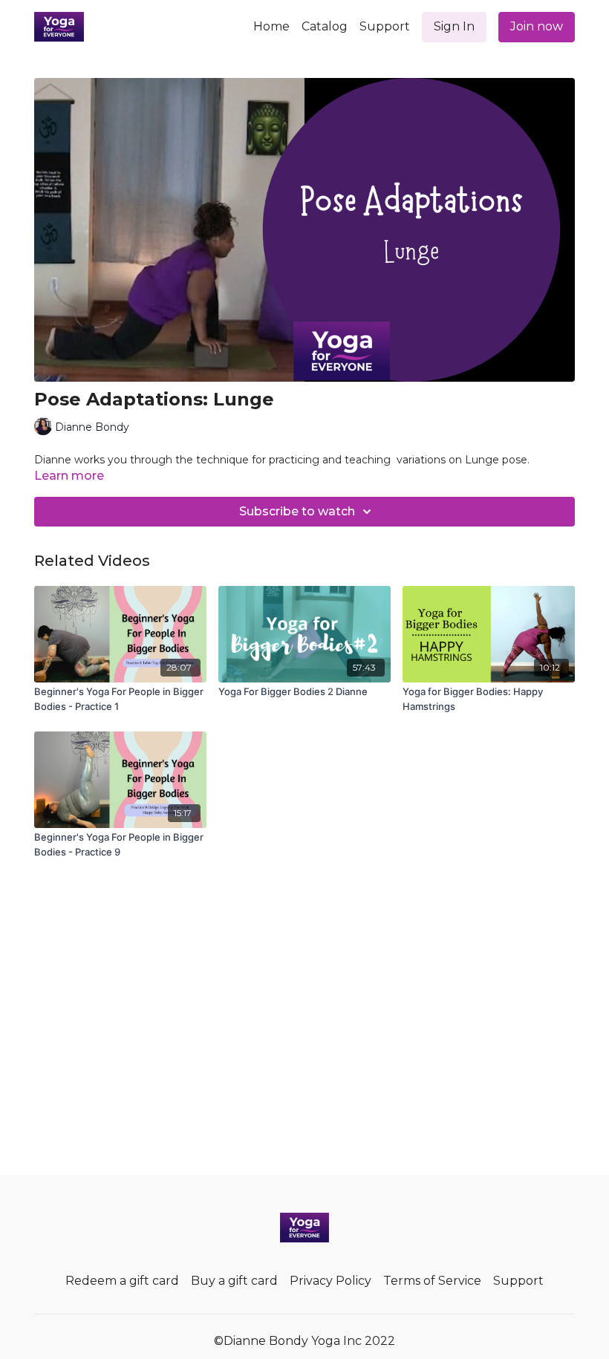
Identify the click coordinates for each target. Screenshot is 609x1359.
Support (384, 26)
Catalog (325, 26)
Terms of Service (432, 1281)
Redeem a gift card (122, 1281)
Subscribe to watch (297, 511)
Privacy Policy (330, 1281)
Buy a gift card (234, 1281)
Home (271, 26)
